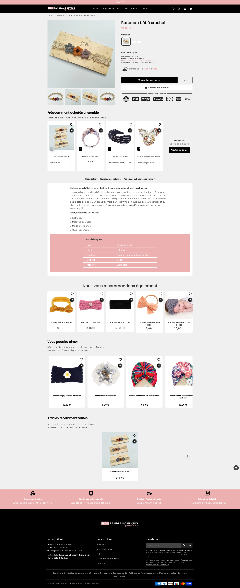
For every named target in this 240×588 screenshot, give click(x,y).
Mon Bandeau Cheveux (66, 583)
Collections (106, 8)
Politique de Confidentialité (113, 573)
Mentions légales (167, 573)
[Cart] (191, 8)
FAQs (119, 8)
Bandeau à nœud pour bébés (179, 323)
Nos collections (104, 549)
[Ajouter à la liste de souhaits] (72, 294)
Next (112, 53)
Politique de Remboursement (143, 573)
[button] (52, 456)
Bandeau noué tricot (120, 322)
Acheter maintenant (158, 87)
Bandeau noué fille (90, 322)
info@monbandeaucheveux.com (66, 550)
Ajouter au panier (179, 150)
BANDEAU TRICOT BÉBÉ (61, 322)
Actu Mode (130, 8)
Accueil (94, 8)
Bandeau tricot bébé (64, 15)
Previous (51, 53)
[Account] (185, 8)
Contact (145, 8)
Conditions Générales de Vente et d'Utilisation (75, 573)
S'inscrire (186, 545)
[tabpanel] (90, 97)
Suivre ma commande (61, 544)
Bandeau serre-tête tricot (150, 323)
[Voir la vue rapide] (72, 300)
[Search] (179, 8)
